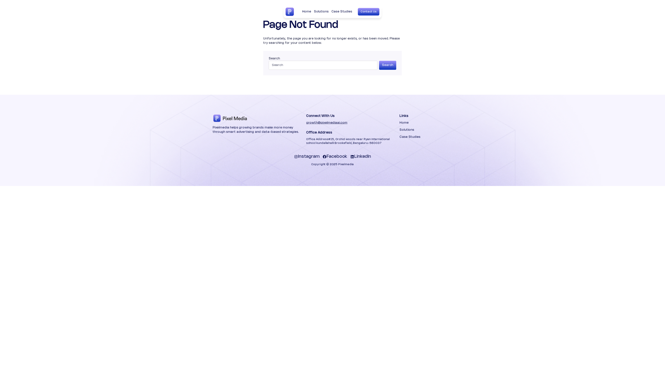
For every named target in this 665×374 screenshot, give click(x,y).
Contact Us (369, 12)
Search (274, 58)
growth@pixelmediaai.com (326, 123)
